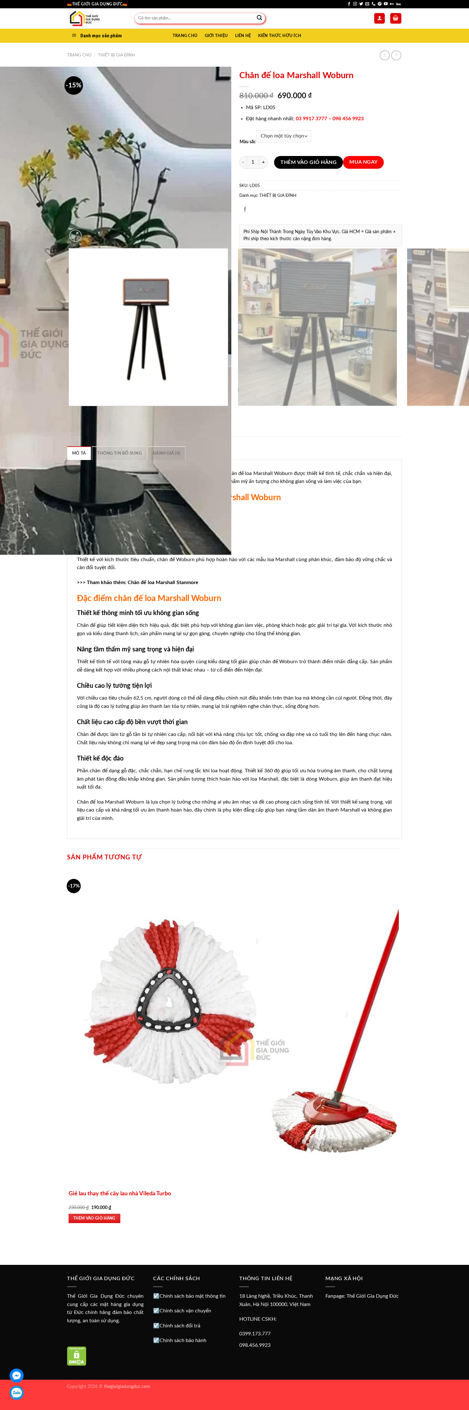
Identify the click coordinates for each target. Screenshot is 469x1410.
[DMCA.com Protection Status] (76, 1355)
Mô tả (79, 453)
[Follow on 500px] (398, 4)
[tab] (79, 453)
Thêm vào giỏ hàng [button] (94, 1218)
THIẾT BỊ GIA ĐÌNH (116, 55)
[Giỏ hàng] (396, 18)
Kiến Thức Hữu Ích (279, 36)
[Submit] (259, 18)
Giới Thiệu (216, 36)
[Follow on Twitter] (361, 4)
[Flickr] (392, 4)
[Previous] (70, 412)
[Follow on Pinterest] (380, 4)
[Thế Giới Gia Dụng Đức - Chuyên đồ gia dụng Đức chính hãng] (96, 18)
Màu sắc (248, 141)
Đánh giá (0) (166, 453)
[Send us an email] (367, 4)
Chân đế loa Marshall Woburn (258, 473)
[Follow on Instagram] (355, 4)
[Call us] (374, 4)
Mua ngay (363, 162)
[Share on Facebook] (245, 209)
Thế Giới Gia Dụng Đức (372, 1296)
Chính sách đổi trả (180, 1325)
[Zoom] (75, 236)
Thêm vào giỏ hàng (308, 162)
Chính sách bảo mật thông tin (193, 1296)
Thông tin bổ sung (119, 453)
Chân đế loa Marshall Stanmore (163, 582)
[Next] (91, 232)
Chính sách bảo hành (183, 1340)
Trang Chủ (185, 36)
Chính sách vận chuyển (185, 1310)
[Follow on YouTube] (386, 4)
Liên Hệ (243, 36)
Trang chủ (79, 55)
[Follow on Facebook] (349, 4)
